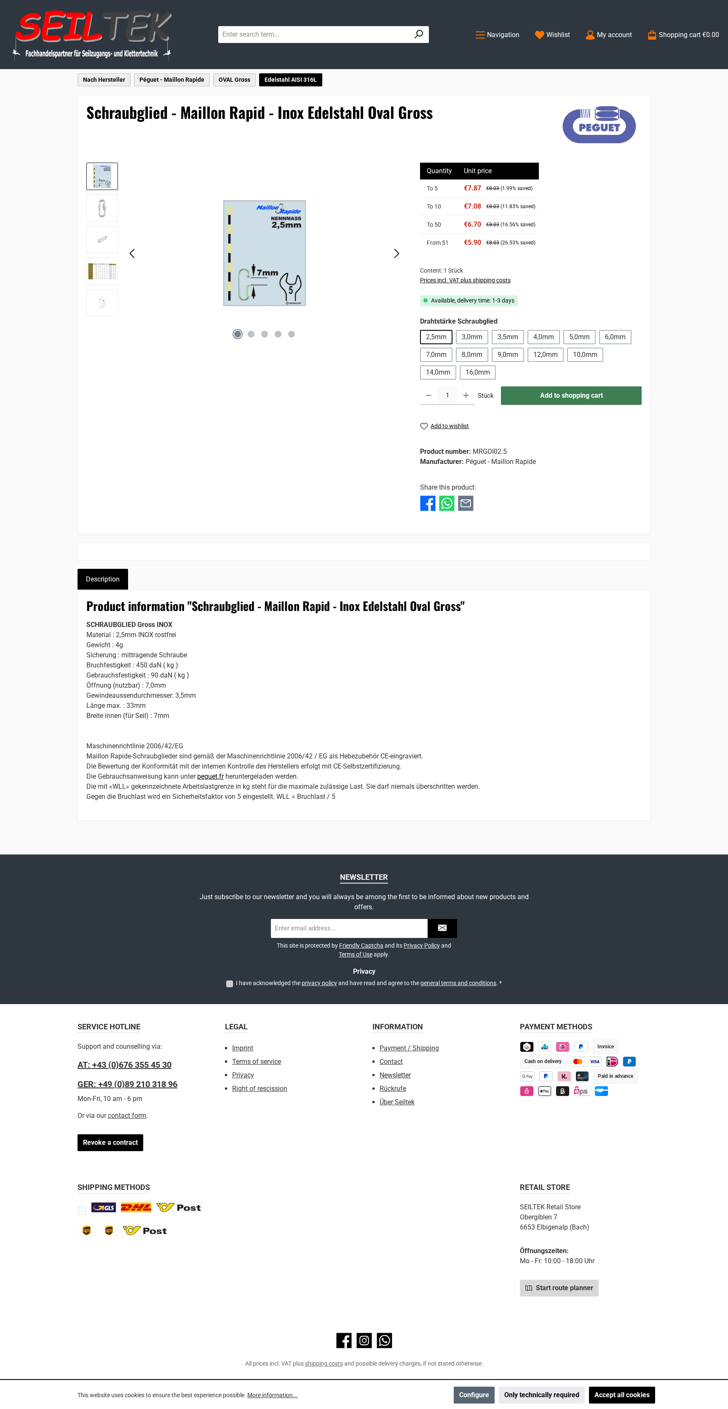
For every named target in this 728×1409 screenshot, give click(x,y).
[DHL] (136, 1207)
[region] (245, 253)
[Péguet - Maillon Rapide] (599, 125)
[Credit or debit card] (586, 1061)
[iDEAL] (563, 1047)
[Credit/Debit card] (582, 1076)
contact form (127, 1116)
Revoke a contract (110, 1142)
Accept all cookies (622, 1395)
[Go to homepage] (92, 35)
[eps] (527, 1091)
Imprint (242, 1048)
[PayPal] (546, 1076)
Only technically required (541, 1395)
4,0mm (543, 337)
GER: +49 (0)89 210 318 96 (127, 1084)
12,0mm (545, 355)
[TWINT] (527, 1047)
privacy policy (319, 983)
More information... (272, 1395)
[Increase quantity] (466, 395)
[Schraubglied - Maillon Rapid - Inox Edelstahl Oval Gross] (265, 253)
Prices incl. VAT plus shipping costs (465, 280)
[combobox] (314, 34)
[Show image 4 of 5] (278, 334)
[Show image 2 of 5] (251, 334)
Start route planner (563, 1288)
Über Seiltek (397, 1102)
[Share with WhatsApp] (446, 503)
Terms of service (256, 1062)
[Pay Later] (581, 1047)
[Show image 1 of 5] (237, 334)
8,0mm (472, 355)
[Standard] (103, 1207)
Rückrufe (393, 1089)
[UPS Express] (109, 1230)
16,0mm (478, 372)
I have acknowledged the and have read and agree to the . (369, 983)
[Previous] (132, 253)
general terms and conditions (458, 983)
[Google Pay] (527, 1076)
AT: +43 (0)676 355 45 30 (124, 1065)
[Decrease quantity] (428, 395)
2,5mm (436, 337)
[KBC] (545, 1047)
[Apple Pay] (545, 1091)
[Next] (396, 253)
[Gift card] (601, 1091)
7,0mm (436, 355)
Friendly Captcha (361, 945)
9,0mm (508, 355)
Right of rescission (259, 1089)
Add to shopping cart (571, 395)
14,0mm (438, 372)
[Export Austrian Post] (145, 1230)
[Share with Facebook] (427, 503)
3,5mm (508, 337)
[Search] (419, 34)
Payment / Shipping (409, 1048)
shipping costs (324, 1363)
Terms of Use (355, 954)
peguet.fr (210, 776)
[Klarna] (564, 1076)
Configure (474, 1395)
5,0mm (579, 337)
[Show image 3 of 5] (264, 334)
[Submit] (442, 928)
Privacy (243, 1075)
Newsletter (395, 1075)
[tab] (103, 579)
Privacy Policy (422, 945)
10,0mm (585, 355)
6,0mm (615, 337)
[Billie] (563, 1091)
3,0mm (472, 337)
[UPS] (87, 1230)
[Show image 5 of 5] (291, 334)
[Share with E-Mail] (465, 503)
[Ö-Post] (178, 1207)
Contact (391, 1062)
